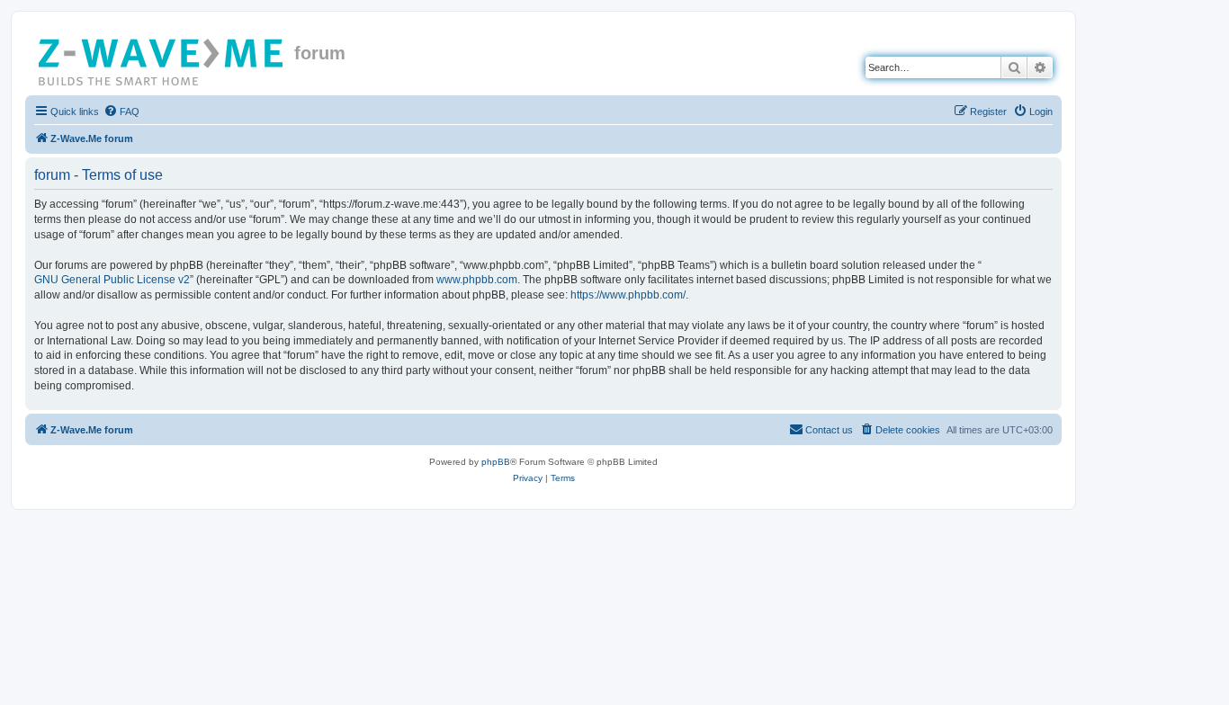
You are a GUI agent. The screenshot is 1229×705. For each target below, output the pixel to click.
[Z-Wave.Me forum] (162, 58)
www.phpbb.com (476, 279)
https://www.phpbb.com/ (628, 295)
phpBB (495, 462)
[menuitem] (121, 111)
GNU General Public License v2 (112, 279)
